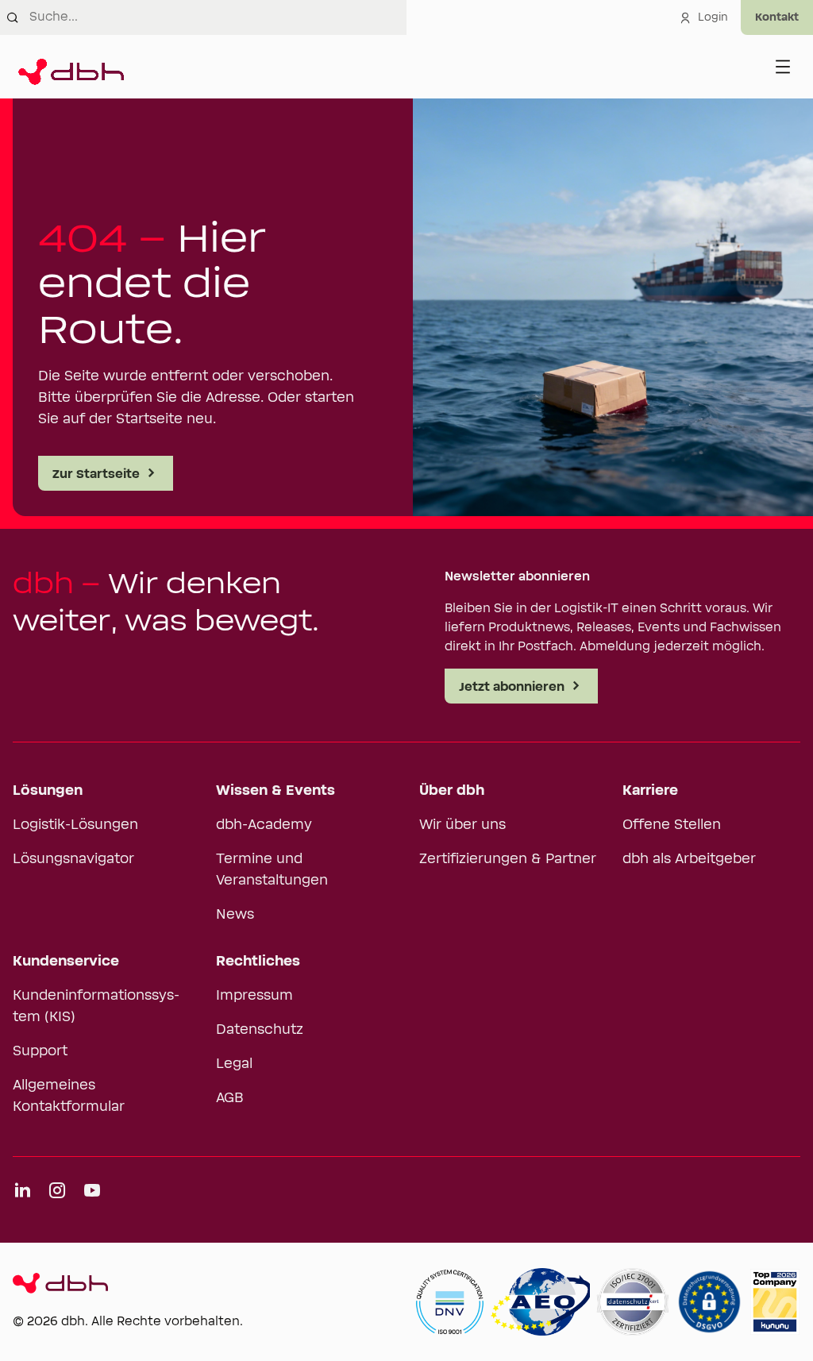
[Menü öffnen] (782, 66)
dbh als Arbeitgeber (689, 859)
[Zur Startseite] (68, 67)
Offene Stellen (671, 825)
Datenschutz (259, 1030)
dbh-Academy (264, 825)
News (235, 915)
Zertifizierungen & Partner (507, 859)
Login (713, 17)
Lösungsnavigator (73, 859)
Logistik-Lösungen (75, 825)
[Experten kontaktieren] (777, 17)
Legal (234, 1064)
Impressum (254, 996)
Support (40, 1051)
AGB (230, 1098)
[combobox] (217, 17)
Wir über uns (462, 825)
